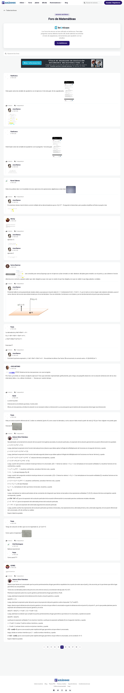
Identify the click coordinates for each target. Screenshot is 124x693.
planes (37, 2)
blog (66, 2)
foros (30, 2)
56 (69, 647)
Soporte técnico (72, 684)
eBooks (44, 2)
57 (72, 647)
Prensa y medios (61, 684)
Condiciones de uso (84, 684)
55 (65, 647)
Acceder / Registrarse (113, 2)
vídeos (22, 2)
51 (51, 647)
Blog (46, 684)
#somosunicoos (55, 2)
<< (44, 647)
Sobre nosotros (38, 684)
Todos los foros (10, 10)
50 (47, 647)
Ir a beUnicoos (62, 43)
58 (76, 647)
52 (55, 647)
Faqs (69, 686)
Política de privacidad (60, 686)
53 (58, 647)
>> (80, 647)
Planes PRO (52, 684)
